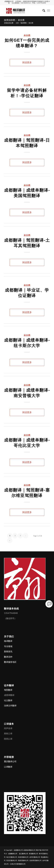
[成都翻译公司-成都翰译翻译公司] (22, 10)
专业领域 (8, 646)
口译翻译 (8, 767)
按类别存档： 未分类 (14, 20)
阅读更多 (27, 62)
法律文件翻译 (10, 706)
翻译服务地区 (10, 662)
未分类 (27, 35)
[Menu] (48, 10)
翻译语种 (8, 657)
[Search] (42, 10)
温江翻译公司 (23, 853)
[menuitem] (42, 10)
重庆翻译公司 (10, 762)
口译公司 (13, 864)
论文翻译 (8, 700)
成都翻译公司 (9, 1)
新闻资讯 (8, 652)
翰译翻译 (8, 641)
